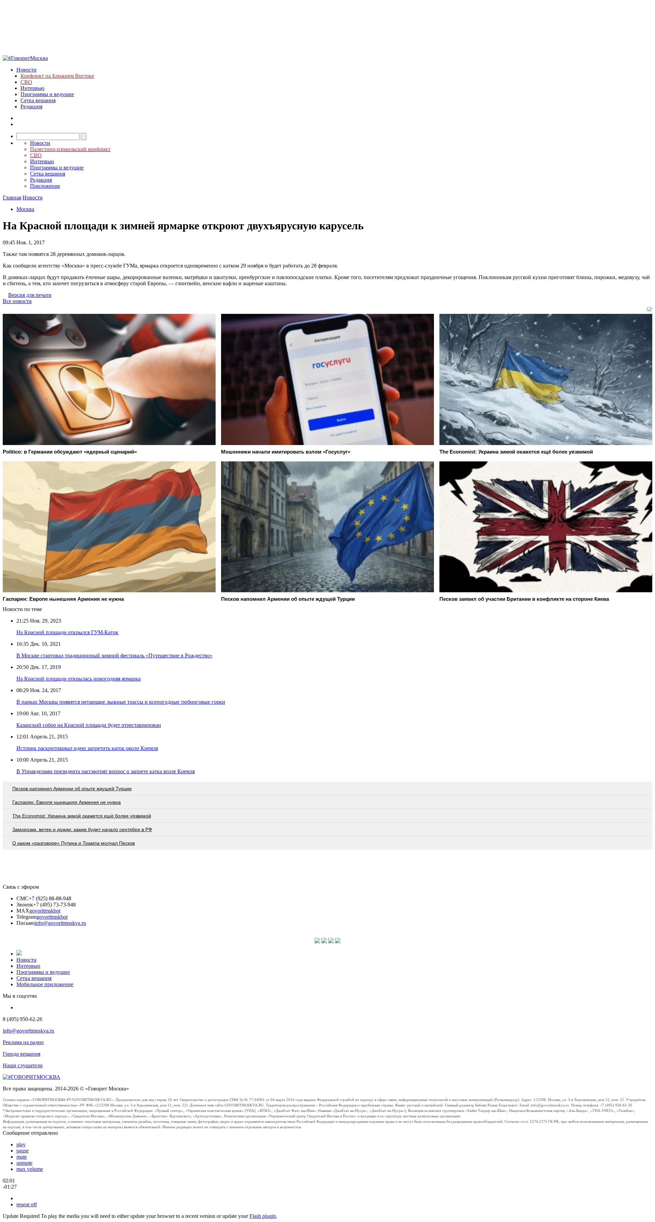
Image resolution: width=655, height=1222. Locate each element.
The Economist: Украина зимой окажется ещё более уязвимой (81, 816)
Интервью (32, 88)
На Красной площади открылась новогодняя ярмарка (78, 679)
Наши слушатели (23, 1065)
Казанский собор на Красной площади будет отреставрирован (88, 725)
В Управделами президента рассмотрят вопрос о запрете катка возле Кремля (105, 771)
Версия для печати (30, 295)
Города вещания (21, 1054)
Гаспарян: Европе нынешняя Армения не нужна (66, 802)
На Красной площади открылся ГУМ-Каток (67, 632)
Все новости (17, 301)
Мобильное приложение (44, 984)
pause (22, 1151)
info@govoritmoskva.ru (60, 923)
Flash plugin (262, 1216)
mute (21, 1157)
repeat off (26, 1204)
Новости (26, 70)
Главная (12, 197)
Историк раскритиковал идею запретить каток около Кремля (87, 748)
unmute (24, 1163)
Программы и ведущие (47, 94)
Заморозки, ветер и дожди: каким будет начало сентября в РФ (82, 829)
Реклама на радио (23, 1042)
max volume (29, 1169)
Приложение (45, 186)
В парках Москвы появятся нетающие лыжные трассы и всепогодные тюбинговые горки (120, 702)
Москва (25, 209)
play (21, 1144)
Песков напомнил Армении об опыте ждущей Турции (72, 788)
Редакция (31, 106)
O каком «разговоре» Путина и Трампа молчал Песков (73, 843)
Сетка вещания (38, 100)
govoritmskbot (44, 911)
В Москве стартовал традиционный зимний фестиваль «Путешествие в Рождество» (114, 655)
